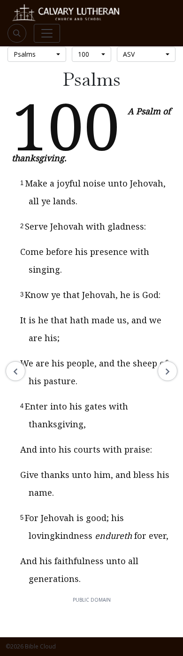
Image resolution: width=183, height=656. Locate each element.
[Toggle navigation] (47, 33)
